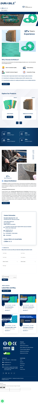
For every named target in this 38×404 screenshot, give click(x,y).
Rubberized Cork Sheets (28, 113)
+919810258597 (8, 233)
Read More (11, 19)
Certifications (22, 363)
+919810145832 (14, 233)
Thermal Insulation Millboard (25, 349)
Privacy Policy (22, 369)
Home (21, 359)
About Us (21, 361)
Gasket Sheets (10, 113)
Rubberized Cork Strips (24, 353)
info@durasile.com (8, 231)
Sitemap (21, 367)
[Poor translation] (3, 387)
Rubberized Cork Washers (24, 351)
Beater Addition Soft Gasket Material (26, 347)
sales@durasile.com (9, 230)
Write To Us (22, 365)
